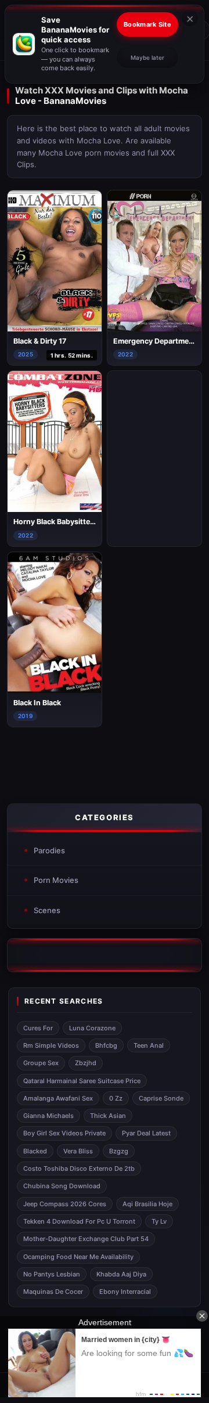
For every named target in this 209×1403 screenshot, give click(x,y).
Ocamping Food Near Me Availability (78, 1257)
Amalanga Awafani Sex (58, 1098)
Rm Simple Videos (51, 1045)
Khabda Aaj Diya (121, 1274)
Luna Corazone (92, 1028)
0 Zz (115, 1098)
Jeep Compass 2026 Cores (64, 1204)
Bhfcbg (106, 1045)
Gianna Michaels (48, 1116)
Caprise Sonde (161, 1098)
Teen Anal (149, 1045)
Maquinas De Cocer (53, 1291)
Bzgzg (118, 1151)
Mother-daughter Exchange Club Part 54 (86, 1239)
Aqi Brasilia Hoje (147, 1204)
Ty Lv (159, 1221)
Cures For (38, 1028)
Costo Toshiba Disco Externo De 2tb (79, 1168)
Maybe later (147, 57)
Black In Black (37, 702)
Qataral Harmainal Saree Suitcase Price (81, 1081)
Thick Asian (108, 1116)
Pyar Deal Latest (146, 1133)
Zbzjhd (85, 1063)
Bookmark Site (147, 24)
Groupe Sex (41, 1063)
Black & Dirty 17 (39, 341)
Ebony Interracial (125, 1291)
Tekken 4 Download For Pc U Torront (79, 1221)
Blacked (35, 1151)
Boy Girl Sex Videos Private (64, 1133)
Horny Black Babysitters (55, 521)
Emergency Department (154, 341)
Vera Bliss (78, 1151)
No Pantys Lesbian (51, 1274)
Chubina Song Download (61, 1186)
